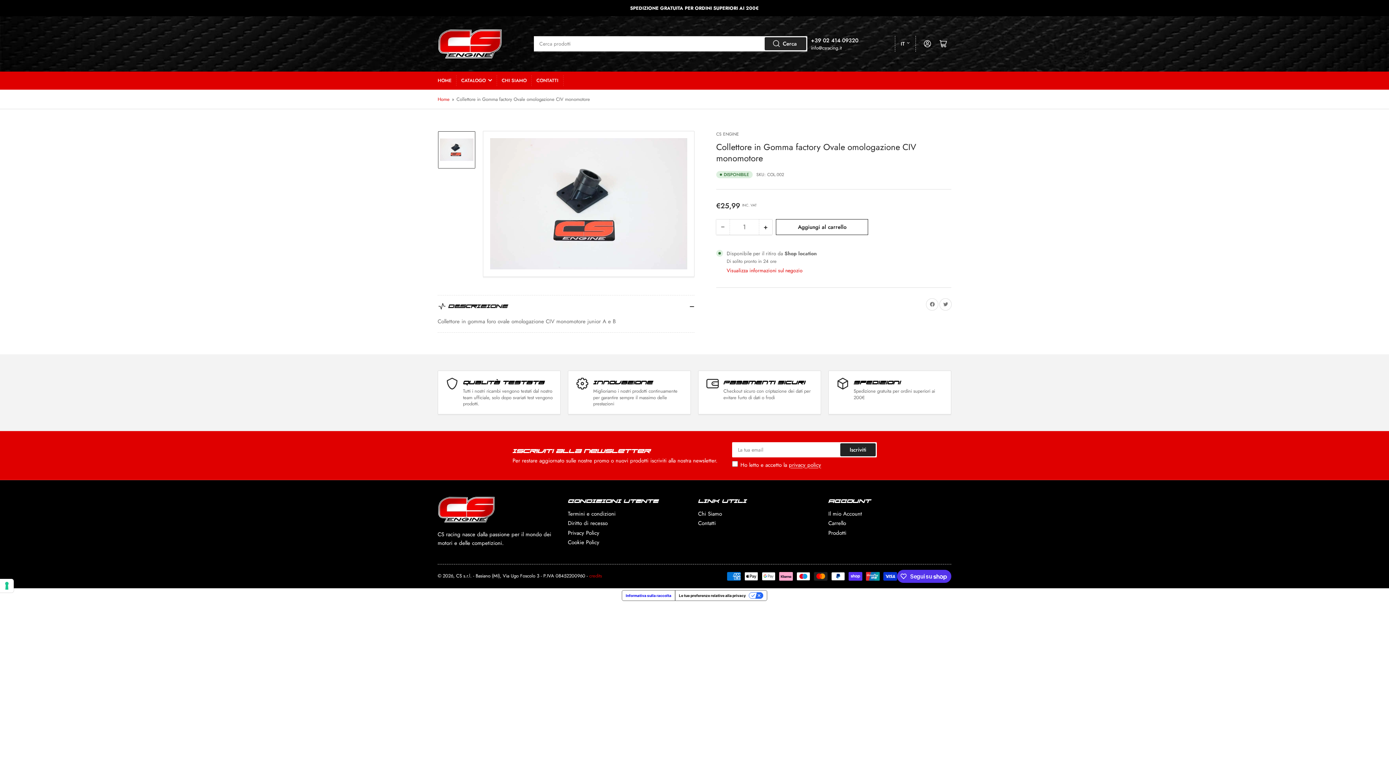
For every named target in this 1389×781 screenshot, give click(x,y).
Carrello (837, 523)
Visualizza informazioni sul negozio (765, 270)
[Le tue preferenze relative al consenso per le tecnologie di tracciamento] (7, 586)
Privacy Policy (583, 533)
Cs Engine (727, 134)
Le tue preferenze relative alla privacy (712, 595)
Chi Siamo (514, 80)
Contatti (547, 80)
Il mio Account (845, 514)
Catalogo (473, 80)
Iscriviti (858, 450)
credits (595, 575)
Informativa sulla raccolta (648, 595)
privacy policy (805, 465)
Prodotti (837, 533)
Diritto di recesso (588, 523)
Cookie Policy (583, 542)
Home (444, 80)
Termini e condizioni (592, 514)
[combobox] (671, 43)
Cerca (790, 44)
